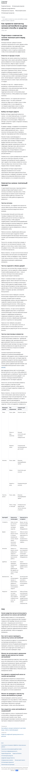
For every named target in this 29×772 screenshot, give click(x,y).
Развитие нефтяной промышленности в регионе (12, 734)
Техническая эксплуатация (7, 764)
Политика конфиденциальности (9, 751)
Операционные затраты (7, 10)
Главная (3, 17)
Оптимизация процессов (7, 13)
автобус (3, 367)
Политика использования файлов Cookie (11, 749)
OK (16, 770)
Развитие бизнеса (6, 6)
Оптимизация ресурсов (18, 6)
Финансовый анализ (20, 10)
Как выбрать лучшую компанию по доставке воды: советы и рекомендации (13, 728)
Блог (2, 743)
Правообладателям (6, 753)
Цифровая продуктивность (8, 8)
